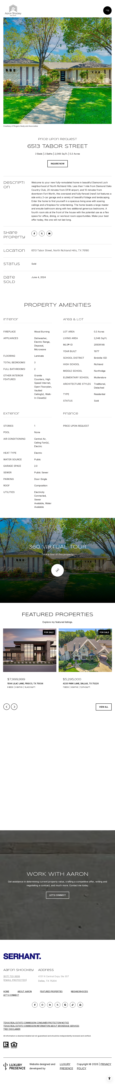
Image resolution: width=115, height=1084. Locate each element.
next (14, 706)
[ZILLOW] (80, 1005)
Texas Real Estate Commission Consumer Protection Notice (36, 1022)
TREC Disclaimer (11, 1029)
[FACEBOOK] (35, 1005)
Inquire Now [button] (57, 163)
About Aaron (25, 991)
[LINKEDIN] (50, 1005)
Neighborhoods (79, 991)
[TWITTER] (57, 1005)
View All (103, 707)
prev (6, 706)
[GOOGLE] (65, 1005)
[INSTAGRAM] (42, 1005)
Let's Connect (11, 995)
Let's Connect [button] (57, 895)
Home (6, 991)
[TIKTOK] (72, 1005)
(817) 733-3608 (11, 976)
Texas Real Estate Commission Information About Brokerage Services (41, 1026)
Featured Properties (51, 991)
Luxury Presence (66, 1066)
